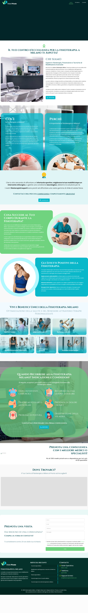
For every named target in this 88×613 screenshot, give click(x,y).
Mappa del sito (50, 555)
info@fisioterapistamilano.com (69, 543)
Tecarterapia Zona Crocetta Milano (40, 543)
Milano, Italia (64, 533)
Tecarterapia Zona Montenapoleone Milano (42, 547)
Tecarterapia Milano (36, 531)
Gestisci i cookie (11, 611)
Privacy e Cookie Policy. (61, 555)
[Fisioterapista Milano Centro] (9, 2)
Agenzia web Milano (49, 557)
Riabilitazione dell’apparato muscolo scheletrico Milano (43, 535)
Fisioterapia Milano (35, 540)
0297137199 (64, 538)
